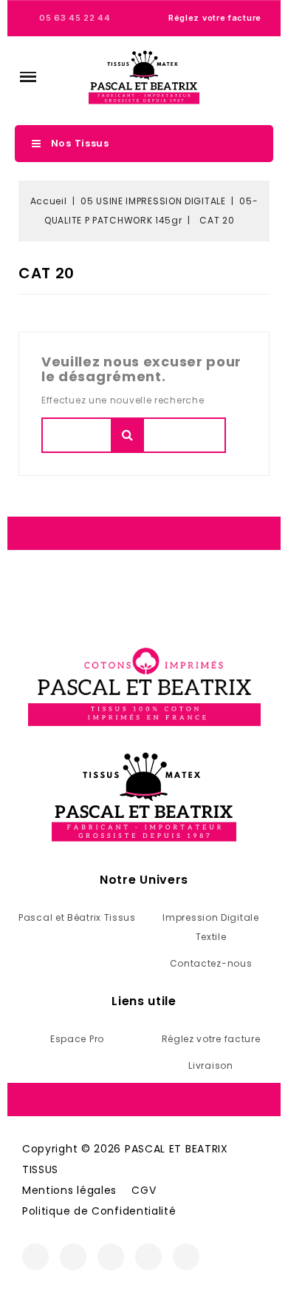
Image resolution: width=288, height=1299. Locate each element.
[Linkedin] (186, 1256)
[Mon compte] (237, 77)
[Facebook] (35, 1256)
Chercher (127, 435)
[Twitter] (110, 1256)
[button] (28, 77)
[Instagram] (73, 1256)
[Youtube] (148, 1256)
